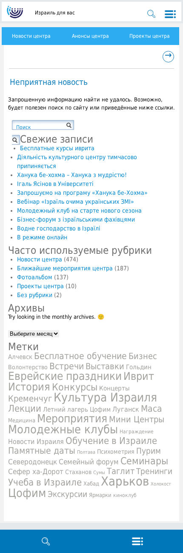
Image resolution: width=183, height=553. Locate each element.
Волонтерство (28, 367)
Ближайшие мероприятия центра (65, 268)
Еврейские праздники (65, 376)
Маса (151, 409)
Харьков (125, 481)
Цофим (27, 493)
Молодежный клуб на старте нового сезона (79, 210)
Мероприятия (72, 418)
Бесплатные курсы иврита (57, 148)
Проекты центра (149, 36)
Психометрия (115, 451)
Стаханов (78, 472)
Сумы (99, 472)
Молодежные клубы (63, 429)
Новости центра (31, 36)
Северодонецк (32, 462)
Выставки (105, 366)
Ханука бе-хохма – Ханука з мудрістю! (72, 174)
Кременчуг (30, 399)
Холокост (161, 484)
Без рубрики (34, 295)
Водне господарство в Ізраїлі (58, 228)
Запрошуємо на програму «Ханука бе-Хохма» (82, 192)
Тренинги (154, 471)
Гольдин (139, 367)
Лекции (24, 408)
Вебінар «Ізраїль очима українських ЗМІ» (75, 201)
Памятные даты (41, 451)
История (29, 386)
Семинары (144, 460)
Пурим (148, 451)
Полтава (86, 452)
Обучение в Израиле (111, 440)
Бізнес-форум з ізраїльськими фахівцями (76, 219)
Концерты (114, 388)
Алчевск (20, 356)
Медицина (21, 420)
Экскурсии (67, 494)
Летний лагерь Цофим (77, 409)
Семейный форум (89, 462)
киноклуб (125, 495)
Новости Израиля (36, 442)
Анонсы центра (90, 36)
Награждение (137, 432)
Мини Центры (136, 419)
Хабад (91, 483)
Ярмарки (100, 495)
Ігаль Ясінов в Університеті (55, 183)
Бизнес (143, 356)
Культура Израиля (105, 397)
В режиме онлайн (42, 237)
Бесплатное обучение (80, 356)
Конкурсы (74, 387)
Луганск (125, 409)
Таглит (120, 471)
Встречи (66, 366)
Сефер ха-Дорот (35, 471)
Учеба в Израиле (45, 482)
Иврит (138, 376)
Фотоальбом (34, 277)
